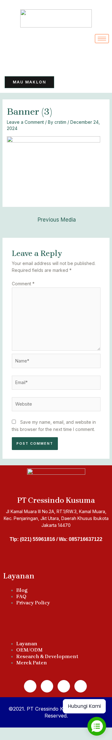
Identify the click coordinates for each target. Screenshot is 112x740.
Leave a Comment (25, 122)
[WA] (28, 59)
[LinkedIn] (43, 59)
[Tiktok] (13, 59)
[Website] (56, 405)
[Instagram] (64, 686)
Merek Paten (31, 663)
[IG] (58, 59)
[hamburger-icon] (102, 38)
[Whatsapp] (47, 686)
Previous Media (57, 219)
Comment (23, 283)
